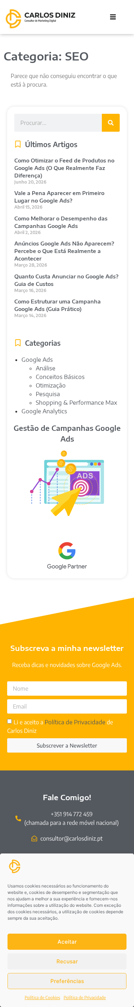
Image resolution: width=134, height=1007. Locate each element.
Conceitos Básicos (60, 376)
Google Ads (37, 359)
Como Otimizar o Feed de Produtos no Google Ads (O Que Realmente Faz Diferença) (64, 168)
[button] (112, 16)
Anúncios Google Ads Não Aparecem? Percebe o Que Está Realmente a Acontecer (64, 251)
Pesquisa (48, 394)
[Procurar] (111, 123)
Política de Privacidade (85, 997)
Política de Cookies (42, 997)
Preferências (67, 981)
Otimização (51, 385)
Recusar (67, 961)
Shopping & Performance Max (76, 402)
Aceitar (67, 941)
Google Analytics (44, 411)
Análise (45, 368)
